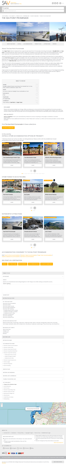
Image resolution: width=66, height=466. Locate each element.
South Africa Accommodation (12, 255)
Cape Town (7, 51)
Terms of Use (37, 432)
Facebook (7, 448)
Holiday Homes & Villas (9, 313)
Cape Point (21, 322)
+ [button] (1, 404)
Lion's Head (48, 231)
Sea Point (12, 102)
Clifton (34, 322)
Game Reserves (7, 386)
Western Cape (26, 16)
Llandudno (11, 324)
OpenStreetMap (63, 424)
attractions (12, 264)
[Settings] (57, 3)
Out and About (7, 382)
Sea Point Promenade (9, 231)
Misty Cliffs (16, 324)
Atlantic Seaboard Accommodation (11, 256)
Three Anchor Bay (47, 324)
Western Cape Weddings (9, 372)
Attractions (47, 44)
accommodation (34, 264)
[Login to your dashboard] (55, 3)
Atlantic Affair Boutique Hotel (53, 157)
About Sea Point (11, 44)
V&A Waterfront (55, 324)
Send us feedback (8, 116)
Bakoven (5, 322)
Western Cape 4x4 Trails (9, 391)
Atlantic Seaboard (34, 16)
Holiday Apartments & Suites (11, 310)
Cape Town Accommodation (45, 255)
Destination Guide (7, 340)
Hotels (19, 44)
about (5, 264)
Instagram (14, 448)
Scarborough (40, 324)
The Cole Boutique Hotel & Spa (11, 157)
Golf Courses (6, 388)
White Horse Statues (50, 194)
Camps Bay (15, 322)
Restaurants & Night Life (9, 393)
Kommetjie (5, 324)
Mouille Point (56, 51)
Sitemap (4, 463)
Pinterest (27, 448)
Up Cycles (27, 194)
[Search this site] (53, 3)
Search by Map (6, 369)
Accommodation (28, 44)
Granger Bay (44, 322)
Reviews (54, 44)
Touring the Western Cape (9, 379)
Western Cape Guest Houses (10, 349)
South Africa (5, 16)
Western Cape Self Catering (10, 352)
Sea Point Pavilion (8, 194)
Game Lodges (7, 361)
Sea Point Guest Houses (8, 306)
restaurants (22, 264)
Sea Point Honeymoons (8, 317)
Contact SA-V (7, 432)
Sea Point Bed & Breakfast (9, 307)
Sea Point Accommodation (27, 256)
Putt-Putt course (9, 58)
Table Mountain (12, 61)
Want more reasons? (58, 442)
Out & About (12, 16)
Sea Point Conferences (8, 314)
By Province (6, 276)
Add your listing (58, 461)
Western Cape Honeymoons (10, 360)
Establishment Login (46, 432)
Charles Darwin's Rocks (30, 231)
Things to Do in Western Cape (10, 384)
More (12, 165)
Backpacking (6, 398)
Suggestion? (6, 295)
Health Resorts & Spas (8, 397)
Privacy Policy (21, 432)
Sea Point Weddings (7, 315)
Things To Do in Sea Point (45, 16)
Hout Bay (55, 322)
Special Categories (8, 363)
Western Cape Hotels (8, 347)
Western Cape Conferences (9, 375)
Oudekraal (33, 324)
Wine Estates (6, 395)
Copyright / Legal (29, 432)
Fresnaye (38, 322)
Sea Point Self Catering (8, 309)
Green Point (50, 322)
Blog (32, 448)
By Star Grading (7, 365)
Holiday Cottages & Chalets (11, 311)
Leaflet (58, 424)
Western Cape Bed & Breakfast (10, 351)
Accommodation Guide (8, 343)
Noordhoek (28, 324)
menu (60, 3)
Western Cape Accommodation (29, 255)
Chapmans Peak (28, 322)
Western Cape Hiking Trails (9, 389)
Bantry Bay (10, 322)
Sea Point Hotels (7, 304)
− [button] (1, 406)
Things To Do (19, 16)
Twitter (20, 448)
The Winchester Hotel (30, 157)
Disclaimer (13, 432)
